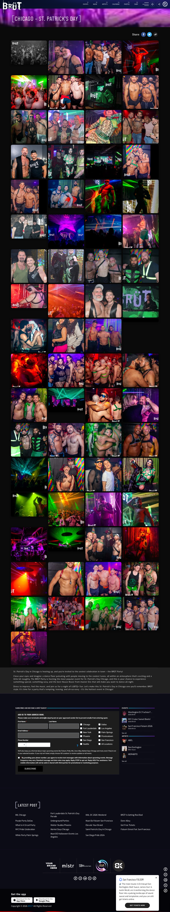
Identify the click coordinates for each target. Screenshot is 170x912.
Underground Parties (60, 820)
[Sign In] (158, 4)
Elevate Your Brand (94, 825)
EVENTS (85, 4)
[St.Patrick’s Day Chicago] (103, 92)
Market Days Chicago (60, 829)
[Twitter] (165, 885)
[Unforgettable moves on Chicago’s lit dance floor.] (66, 301)
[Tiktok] (165, 890)
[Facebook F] (165, 869)
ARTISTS (105, 4)
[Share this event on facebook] (143, 34)
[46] (141, 301)
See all (124, 733)
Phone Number (23, 740)
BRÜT (30, 906)
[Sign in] (152, 4)
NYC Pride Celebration (25, 829)
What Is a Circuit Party (25, 825)
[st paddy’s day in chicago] (66, 92)
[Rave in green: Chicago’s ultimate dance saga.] (141, 57)
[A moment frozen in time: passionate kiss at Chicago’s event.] (141, 370)
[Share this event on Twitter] (149, 34)
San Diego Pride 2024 (95, 835)
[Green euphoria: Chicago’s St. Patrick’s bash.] (103, 613)
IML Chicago (20, 815)
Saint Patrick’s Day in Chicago (98, 829)
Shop (136, 4)
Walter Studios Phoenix (61, 825)
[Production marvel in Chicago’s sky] (103, 127)
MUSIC (95, 4)
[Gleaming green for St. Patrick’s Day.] (29, 505)
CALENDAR (115, 4)
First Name (22, 722)
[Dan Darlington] (29, 296)
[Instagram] (165, 874)
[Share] (165, 3)
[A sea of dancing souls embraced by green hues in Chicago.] (29, 92)
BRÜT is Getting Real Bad (131, 815)
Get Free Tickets (128, 825)
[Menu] (145, 4)
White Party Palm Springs (26, 835)
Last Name (53, 722)
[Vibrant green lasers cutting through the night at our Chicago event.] (66, 400)
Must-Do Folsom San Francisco (99, 820)
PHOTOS (126, 4)
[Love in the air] (29, 335)
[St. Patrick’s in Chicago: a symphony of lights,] (29, 613)
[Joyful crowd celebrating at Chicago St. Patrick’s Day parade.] (29, 53)
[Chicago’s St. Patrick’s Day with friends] (103, 57)
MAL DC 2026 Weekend (96, 815)
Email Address (23, 731)
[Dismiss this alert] (156, 878)
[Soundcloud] (165, 880)
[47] (29, 266)
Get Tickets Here (137, 905)
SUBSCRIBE (30, 768)
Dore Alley (125, 820)
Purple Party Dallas (24, 820)
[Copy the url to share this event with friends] (155, 34)
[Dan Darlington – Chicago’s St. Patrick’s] (66, 57)
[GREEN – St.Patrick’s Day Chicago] (66, 161)
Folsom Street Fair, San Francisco (135, 829)
